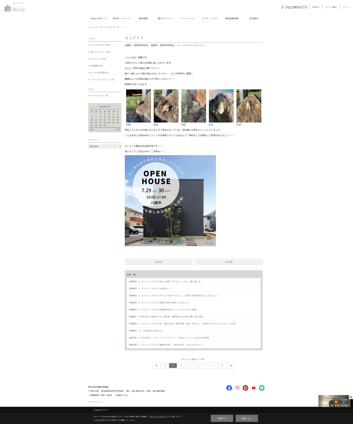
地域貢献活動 (231, 18)
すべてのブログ (185, 45)
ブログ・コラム (209, 18)
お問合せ (316, 7)
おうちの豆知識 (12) (99, 72)
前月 (92, 129)
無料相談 (143, 18)
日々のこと (200, 45)
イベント (346, 7)
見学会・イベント (121, 18)
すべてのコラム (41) (99, 95)
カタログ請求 (331, 7)
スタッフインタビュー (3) (102, 79)
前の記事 (158, 262)
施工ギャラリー (165, 18)
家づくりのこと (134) (100, 52)
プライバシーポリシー (158, 416)
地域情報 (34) (96, 65)
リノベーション (187, 18)
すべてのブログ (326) (100, 45)
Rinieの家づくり (99, 18)
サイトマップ (96, 402)
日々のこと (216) (98, 59)
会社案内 (253, 18)
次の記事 (229, 262)
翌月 (118, 129)
